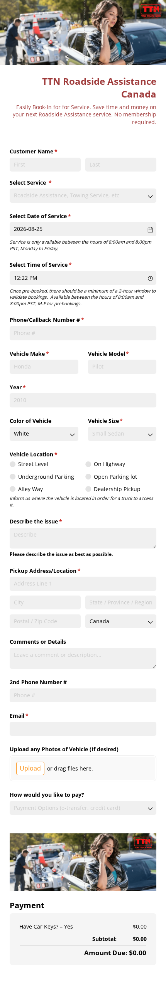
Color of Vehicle (30, 420)
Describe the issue (47, 521)
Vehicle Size (117, 420)
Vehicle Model (120, 353)
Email (30, 715)
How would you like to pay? (47, 794)
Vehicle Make (40, 353)
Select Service (42, 182)
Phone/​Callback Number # (58, 319)
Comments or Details (38, 641)
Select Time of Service (52, 264)
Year (29, 387)
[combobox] (83, 195)
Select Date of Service (51, 216)
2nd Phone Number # (38, 682)
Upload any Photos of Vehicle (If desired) (64, 749)
